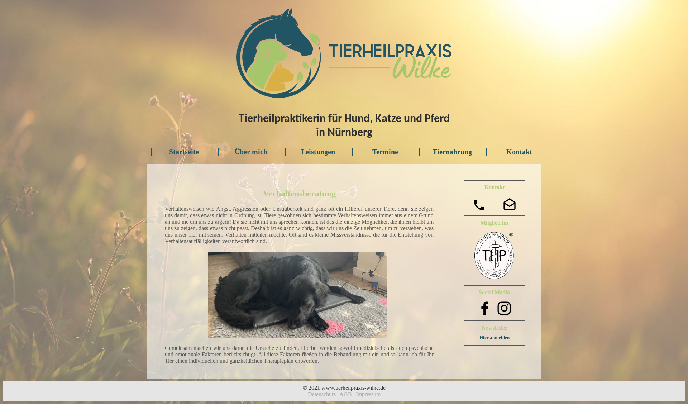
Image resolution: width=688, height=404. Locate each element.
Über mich (251, 152)
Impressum (368, 394)
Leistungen (318, 152)
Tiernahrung (452, 152)
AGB (345, 394)
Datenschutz (322, 394)
